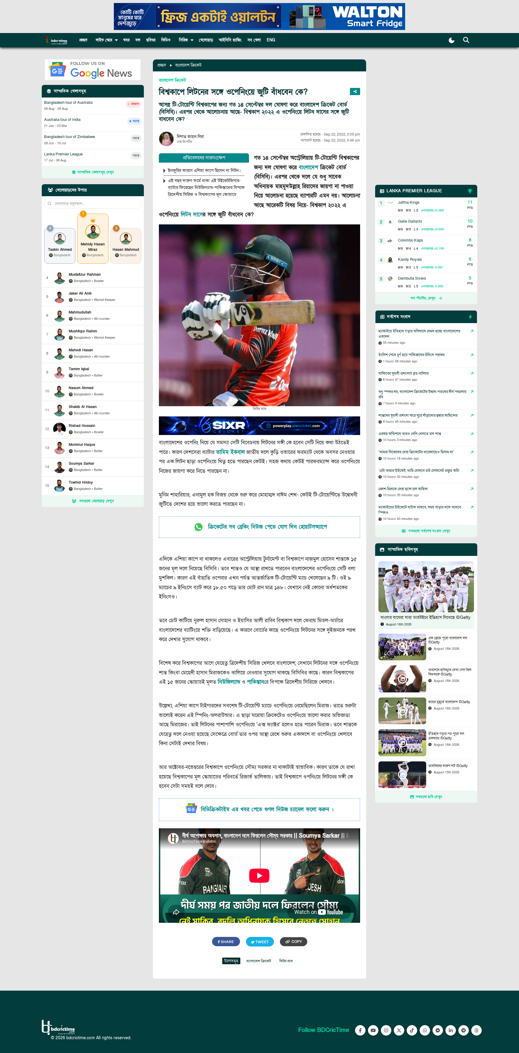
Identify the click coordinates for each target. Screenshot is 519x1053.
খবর (126, 40)
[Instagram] (386, 1030)
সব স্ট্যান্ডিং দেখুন (423, 298)
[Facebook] (360, 1030)
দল (137, 40)
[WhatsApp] (425, 1030)
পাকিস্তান (255, 682)
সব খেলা (254, 40)
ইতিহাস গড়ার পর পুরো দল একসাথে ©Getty (446, 736)
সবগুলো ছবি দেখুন (429, 796)
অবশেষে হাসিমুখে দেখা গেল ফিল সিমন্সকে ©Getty (449, 672)
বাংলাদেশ (308, 167)
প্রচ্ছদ (83, 40)
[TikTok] (412, 1030)
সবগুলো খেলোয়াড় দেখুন (96, 501)
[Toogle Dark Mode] (452, 40)
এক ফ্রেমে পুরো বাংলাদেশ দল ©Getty (447, 640)
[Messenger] (437, 1030)
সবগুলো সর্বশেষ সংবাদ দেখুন (429, 531)
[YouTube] (373, 1030)
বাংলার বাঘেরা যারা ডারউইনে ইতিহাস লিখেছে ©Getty (426, 617)
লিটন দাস (192, 214)
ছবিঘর (150, 40)
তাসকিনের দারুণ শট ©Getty (448, 766)
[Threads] (476, 1030)
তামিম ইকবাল (230, 452)
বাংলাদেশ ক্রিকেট (188, 65)
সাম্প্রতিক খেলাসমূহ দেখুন (95, 172)
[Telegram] (463, 1030)
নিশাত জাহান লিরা (190, 137)
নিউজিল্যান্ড (229, 682)
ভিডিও (166, 40)
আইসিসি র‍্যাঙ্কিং (230, 40)
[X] (399, 1030)
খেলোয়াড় (206, 40)
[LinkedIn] (450, 1030)
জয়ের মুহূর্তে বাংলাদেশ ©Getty (449, 702)
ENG (271, 40)
